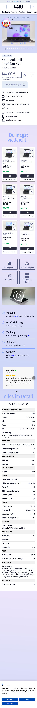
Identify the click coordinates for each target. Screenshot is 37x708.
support (13, 355)
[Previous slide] (1, 1)
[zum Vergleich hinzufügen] (24, 75)
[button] (5, 49)
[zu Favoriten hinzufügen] (32, 75)
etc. (28, 336)
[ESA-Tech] (18, 7)
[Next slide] (35, 1)
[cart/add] (10, 176)
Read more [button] (9, 385)
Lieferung (16, 1)
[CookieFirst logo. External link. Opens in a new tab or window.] (2, 684)
